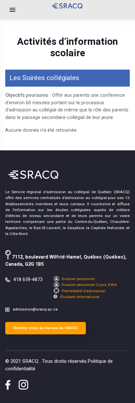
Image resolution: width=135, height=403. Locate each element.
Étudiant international (79, 297)
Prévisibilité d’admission (83, 291)
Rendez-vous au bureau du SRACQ (45, 328)
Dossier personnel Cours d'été (89, 285)
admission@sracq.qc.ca (35, 309)
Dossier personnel (78, 279)
